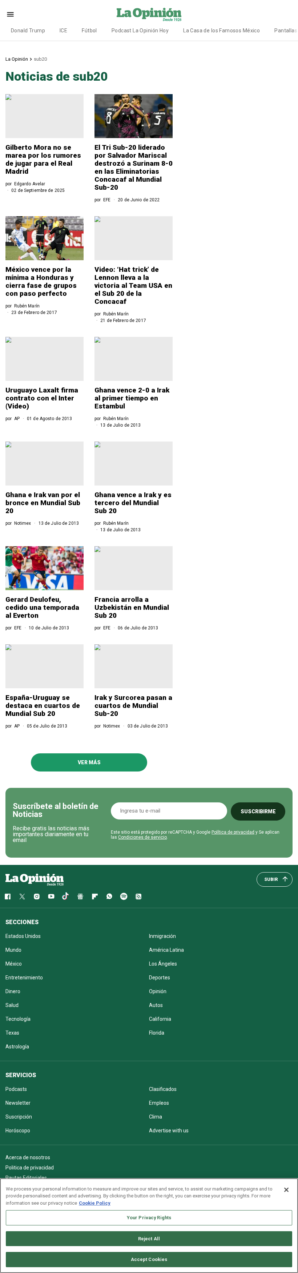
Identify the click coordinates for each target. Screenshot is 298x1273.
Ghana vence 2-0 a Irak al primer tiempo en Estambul (131, 398)
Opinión (157, 991)
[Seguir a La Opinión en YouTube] (51, 896)
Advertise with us (169, 1130)
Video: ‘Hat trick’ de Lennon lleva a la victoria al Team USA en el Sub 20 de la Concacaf (133, 285)
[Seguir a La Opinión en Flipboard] (95, 896)
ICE (63, 30)
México (13, 964)
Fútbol (89, 30)
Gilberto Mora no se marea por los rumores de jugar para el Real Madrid (43, 159)
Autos (156, 1005)
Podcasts (16, 1089)
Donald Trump (28, 30)
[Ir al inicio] (34, 879)
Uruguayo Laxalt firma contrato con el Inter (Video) (41, 398)
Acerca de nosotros (27, 1157)
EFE (106, 199)
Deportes (159, 977)
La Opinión (16, 59)
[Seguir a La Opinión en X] (22, 896)
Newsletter (18, 1103)
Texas (12, 1033)
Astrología (17, 1047)
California (160, 1019)
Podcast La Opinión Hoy (140, 30)
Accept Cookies (149, 1259)
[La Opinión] (149, 14)
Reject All (149, 1238)
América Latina (166, 950)
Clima (155, 1117)
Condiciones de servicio (142, 837)
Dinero (12, 991)
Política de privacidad (233, 832)
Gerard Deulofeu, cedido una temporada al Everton (42, 607)
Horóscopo (17, 1130)
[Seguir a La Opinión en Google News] (80, 896)
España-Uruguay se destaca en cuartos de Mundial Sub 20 (42, 705)
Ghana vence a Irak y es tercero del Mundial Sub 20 (133, 503)
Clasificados (163, 1089)
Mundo (13, 950)
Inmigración (162, 936)
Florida (156, 1033)
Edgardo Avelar (29, 183)
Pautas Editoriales (26, 1178)
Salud (12, 1005)
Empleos (159, 1103)
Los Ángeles (163, 964)
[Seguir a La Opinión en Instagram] (36, 896)
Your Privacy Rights (149, 1217)
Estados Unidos (23, 936)
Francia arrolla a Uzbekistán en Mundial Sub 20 (131, 607)
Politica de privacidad (29, 1168)
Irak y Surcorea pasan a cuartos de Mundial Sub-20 (133, 705)
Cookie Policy (94, 1203)
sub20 (40, 59)
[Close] (286, 1190)
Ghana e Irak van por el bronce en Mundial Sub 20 (42, 503)
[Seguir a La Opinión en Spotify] (124, 896)
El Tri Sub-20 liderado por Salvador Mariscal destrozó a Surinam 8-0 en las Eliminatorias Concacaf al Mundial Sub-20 (133, 167)
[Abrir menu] (10, 14)
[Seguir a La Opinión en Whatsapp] (109, 896)
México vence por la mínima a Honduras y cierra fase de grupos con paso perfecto (41, 281)
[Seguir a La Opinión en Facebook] (7, 896)
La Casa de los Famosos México (221, 30)
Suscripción (18, 1117)
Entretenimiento (24, 977)
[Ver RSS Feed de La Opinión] (138, 896)
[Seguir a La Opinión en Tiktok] (66, 896)
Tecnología (18, 1019)
